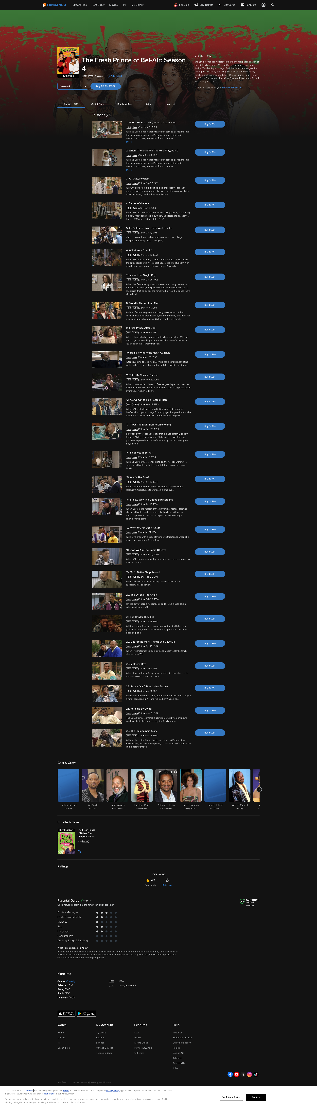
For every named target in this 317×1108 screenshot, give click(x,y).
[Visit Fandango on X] (243, 1074)
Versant (29, 1090)
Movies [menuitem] (113, 5)
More (129, 141)
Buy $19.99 (108, 86)
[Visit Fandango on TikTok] (256, 1074)
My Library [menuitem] (137, 5)
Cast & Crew (97, 104)
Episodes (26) (71, 104)
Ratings (149, 104)
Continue (256, 1097)
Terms (66, 1090)
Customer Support (182, 1042)
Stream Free (64, 1047)
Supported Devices (182, 1037)
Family (137, 1037)
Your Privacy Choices (231, 1097)
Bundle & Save (124, 104)
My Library (101, 1032)
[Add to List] (79, 851)
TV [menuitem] (124, 5)
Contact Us (178, 1053)
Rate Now (167, 885)
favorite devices (230, 87)
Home (61, 1032)
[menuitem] (226, 5)
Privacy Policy (113, 1090)
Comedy (70, 981)
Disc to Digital (141, 1042)
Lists (136, 1032)
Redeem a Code (104, 1053)
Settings (100, 1042)
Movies (61, 1037)
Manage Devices (104, 1047)
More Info (171, 104)
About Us (177, 1032)
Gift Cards (139, 1053)
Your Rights (49, 1093)
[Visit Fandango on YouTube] (236, 1074)
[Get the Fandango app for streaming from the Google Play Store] (86, 1013)
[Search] (273, 5)
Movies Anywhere (143, 1047)
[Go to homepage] (54, 5)
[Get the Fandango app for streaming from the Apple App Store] (66, 1013)
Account (100, 1037)
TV (59, 1042)
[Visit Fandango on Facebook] (230, 1074)
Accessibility (179, 1063)
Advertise (177, 1058)
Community (150, 885)
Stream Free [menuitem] (80, 5)
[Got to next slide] (259, 789)
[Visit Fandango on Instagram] (249, 1074)
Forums (176, 1047)
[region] (158, 1097)
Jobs (175, 1068)
